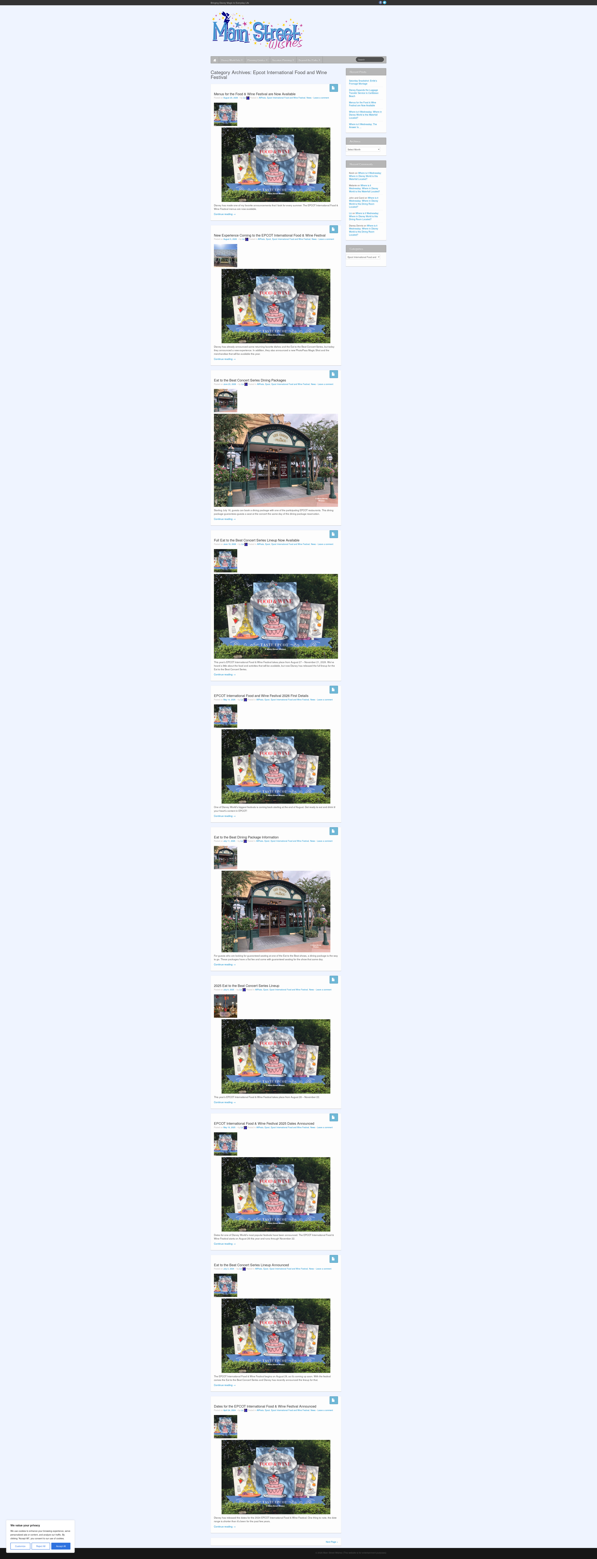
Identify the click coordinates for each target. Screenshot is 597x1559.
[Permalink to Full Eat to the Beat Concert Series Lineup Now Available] (225, 560)
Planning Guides (256, 60)
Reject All (40, 1546)
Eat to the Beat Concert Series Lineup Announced (251, 1264)
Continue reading (225, 214)
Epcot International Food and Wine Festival (286, 97)
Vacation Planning (282, 60)
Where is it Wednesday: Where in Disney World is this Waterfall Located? (365, 114)
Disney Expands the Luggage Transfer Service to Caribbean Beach (364, 93)
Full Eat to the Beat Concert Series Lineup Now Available (256, 540)
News (309, 97)
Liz (244, 97)
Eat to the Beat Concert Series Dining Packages (250, 380)
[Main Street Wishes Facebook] (380, 2)
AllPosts (262, 97)
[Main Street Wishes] (258, 30)
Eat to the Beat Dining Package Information (246, 837)
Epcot (268, 239)
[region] (40, 1536)
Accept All (61, 1546)
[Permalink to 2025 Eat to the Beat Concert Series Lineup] (225, 1005)
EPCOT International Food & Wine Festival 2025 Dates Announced (264, 1123)
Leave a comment (321, 97)
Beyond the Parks (309, 60)
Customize (20, 1546)
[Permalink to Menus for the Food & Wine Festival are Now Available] (225, 114)
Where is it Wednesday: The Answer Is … (363, 126)
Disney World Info (231, 60)
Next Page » (332, 1541)
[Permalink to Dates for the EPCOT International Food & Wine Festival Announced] (225, 1426)
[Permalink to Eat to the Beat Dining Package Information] (225, 857)
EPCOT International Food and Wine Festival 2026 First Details (261, 695)
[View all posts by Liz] (247, 97)
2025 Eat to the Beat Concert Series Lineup (246, 985)
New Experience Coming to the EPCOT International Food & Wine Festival (270, 235)
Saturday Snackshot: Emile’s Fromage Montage (363, 82)
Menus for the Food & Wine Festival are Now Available (255, 93)
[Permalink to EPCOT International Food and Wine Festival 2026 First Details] (225, 715)
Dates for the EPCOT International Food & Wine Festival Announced (265, 1406)
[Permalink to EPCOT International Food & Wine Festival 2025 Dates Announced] (225, 1143)
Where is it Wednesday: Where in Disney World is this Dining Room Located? (363, 202)
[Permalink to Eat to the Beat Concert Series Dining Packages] (225, 400)
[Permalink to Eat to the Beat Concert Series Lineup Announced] (225, 1285)
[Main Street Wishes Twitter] (384, 2)
